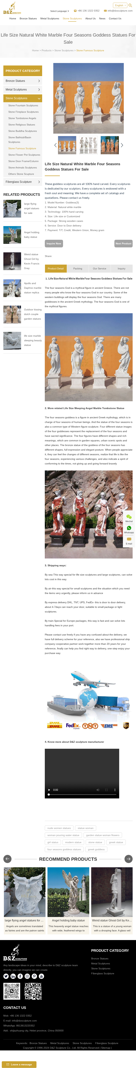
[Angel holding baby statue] (12, 235)
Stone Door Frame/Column (23, 161)
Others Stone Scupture (21, 173)
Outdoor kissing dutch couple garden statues (33, 314)
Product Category (23, 71)
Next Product (123, 243)
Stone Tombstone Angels (22, 118)
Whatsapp (129, 532)
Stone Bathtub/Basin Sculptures (19, 139)
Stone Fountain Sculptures (23, 105)
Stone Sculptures (72, 18)
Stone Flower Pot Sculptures (24, 154)
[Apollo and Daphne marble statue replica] (12, 288)
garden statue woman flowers (102, 835)
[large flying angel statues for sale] (12, 209)
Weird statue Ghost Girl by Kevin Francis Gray (31, 261)
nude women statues (59, 828)
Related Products (21, 194)
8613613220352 (25, 1025)
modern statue (73, 842)
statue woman (86, 828)
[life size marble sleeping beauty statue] (12, 341)
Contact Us (115, 18)
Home (12, 18)
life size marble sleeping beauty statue (33, 340)
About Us (90, 18)
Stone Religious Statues (21, 124)
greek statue (116, 842)
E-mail (129, 544)
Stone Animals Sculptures (22, 167)
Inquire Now (54, 243)
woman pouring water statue (63, 835)
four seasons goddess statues (64, 849)
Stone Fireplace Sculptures (23, 111)
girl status (52, 842)
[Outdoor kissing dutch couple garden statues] (12, 314)
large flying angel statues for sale (31, 208)
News (102, 18)
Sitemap (105, 1047)
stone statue (95, 842)
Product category (110, 950)
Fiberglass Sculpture (19, 181)
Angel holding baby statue (31, 234)
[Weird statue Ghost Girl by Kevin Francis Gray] (12, 261)
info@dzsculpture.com (120, 10)
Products (47, 50)
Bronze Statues (28, 18)
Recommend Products (68, 859)
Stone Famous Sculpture (90, 50)
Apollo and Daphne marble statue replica (32, 288)
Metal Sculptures (49, 18)
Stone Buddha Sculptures (22, 131)
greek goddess (96, 849)
